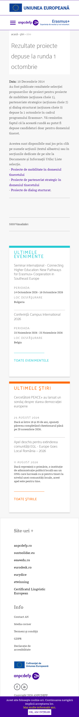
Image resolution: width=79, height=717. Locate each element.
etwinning (21, 582)
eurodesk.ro (23, 567)
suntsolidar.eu (24, 553)
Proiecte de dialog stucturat (30, 190)
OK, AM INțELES (39, 712)
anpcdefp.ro (23, 546)
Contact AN (21, 617)
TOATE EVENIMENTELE (31, 360)
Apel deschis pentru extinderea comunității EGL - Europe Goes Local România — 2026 (36, 446)
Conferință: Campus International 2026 (37, 317)
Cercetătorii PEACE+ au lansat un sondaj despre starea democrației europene (37, 402)
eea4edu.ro (22, 560)
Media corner (22, 624)
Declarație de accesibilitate (22, 648)
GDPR (17, 639)
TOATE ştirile (25, 499)
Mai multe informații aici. (39, 707)
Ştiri (22, 34)
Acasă (14, 34)
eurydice (20, 575)
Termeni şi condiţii (26, 631)
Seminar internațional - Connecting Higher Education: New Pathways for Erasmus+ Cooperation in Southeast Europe (38, 272)
